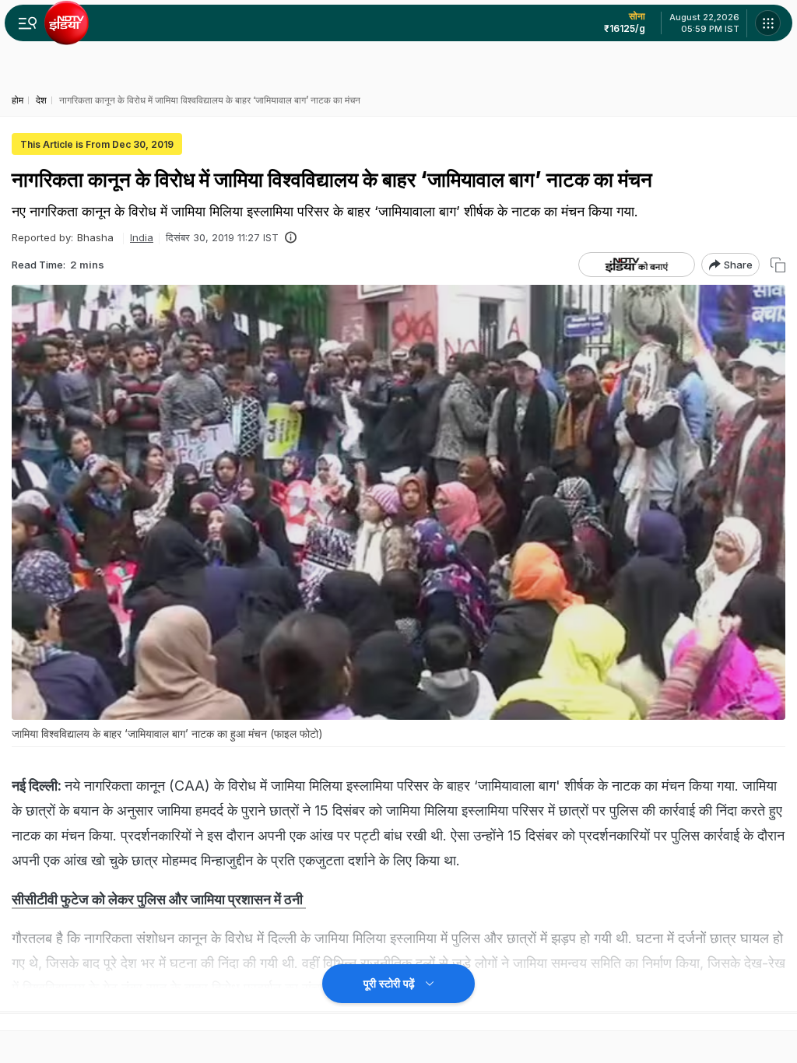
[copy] (778, 265)
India (141, 237)
